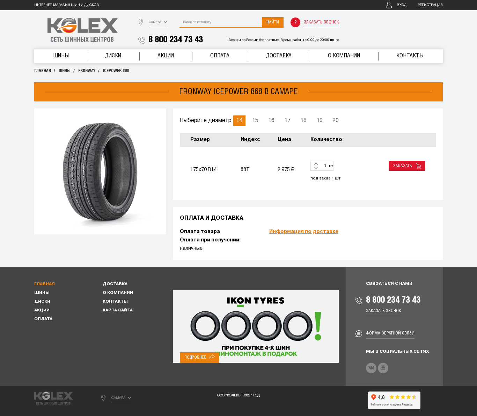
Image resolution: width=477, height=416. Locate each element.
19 (319, 120)
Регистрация (430, 5)
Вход (401, 5)
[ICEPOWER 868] (100, 171)
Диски (113, 55)
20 (335, 120)
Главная (42, 71)
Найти (272, 22)
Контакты (410, 55)
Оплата (219, 55)
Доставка (279, 55)
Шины (61, 55)
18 (303, 120)
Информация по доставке (303, 232)
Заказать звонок (321, 22)
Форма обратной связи (390, 333)
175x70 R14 (203, 170)
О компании (344, 55)
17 (287, 120)
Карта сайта (118, 310)
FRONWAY (86, 71)
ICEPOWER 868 (116, 71)
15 (255, 120)
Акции (165, 55)
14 (239, 120)
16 (271, 120)
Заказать (403, 166)
